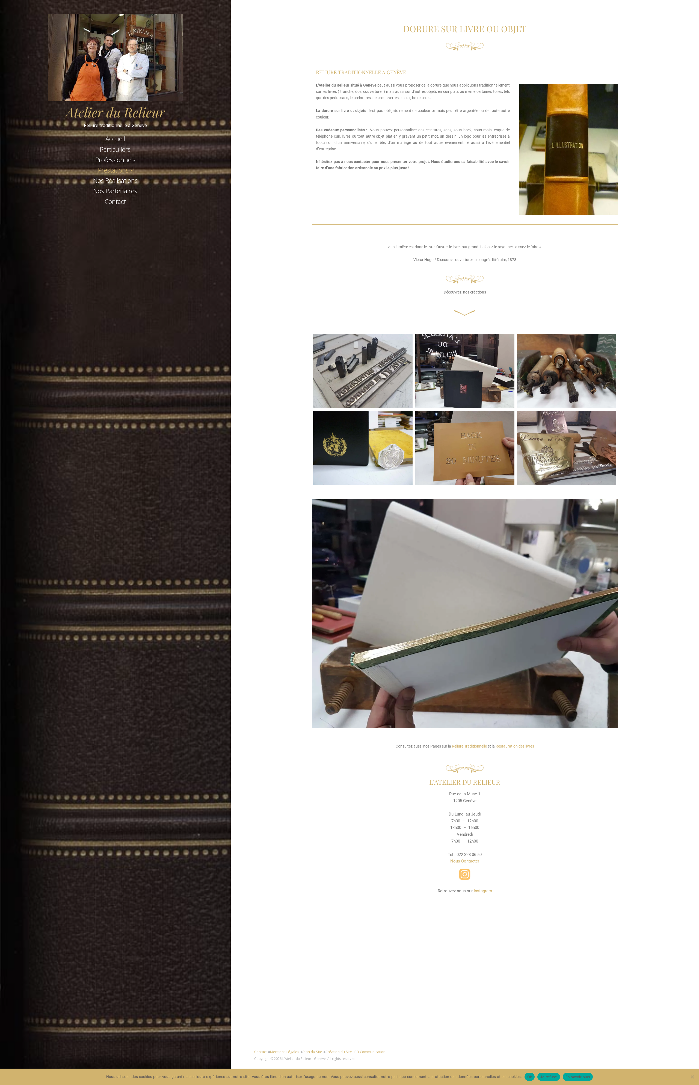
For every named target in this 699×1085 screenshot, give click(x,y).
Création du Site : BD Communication (355, 1051)
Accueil (115, 138)
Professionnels (115, 159)
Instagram (483, 890)
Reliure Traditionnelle (469, 746)
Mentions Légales (284, 1051)
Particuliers (115, 149)
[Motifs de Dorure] (566, 371)
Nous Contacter (464, 861)
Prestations (113, 170)
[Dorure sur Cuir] (464, 448)
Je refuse (548, 1077)
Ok (529, 1077)
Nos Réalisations (115, 180)
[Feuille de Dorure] (566, 448)
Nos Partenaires (115, 190)
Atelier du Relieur (115, 112)
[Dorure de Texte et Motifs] (362, 371)
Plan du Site (312, 1051)
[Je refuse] (692, 1077)
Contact (115, 201)
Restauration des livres (515, 746)
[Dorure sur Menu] (464, 371)
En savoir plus (577, 1077)
